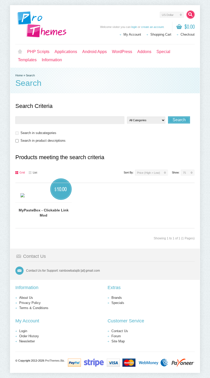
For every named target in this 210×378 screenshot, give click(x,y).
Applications (66, 51)
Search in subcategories (38, 133)
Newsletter (27, 341)
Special (163, 51)
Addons (144, 51)
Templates (27, 60)
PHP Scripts (38, 51)
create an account (152, 26)
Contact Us (119, 331)
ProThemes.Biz (54, 360)
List (35, 172)
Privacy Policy (30, 303)
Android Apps (94, 51)
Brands (116, 298)
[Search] (190, 15)
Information (52, 60)
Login (23, 331)
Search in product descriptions (43, 140)
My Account (132, 34)
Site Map (118, 341)
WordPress (122, 51)
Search (30, 75)
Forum (116, 336)
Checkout (188, 34)
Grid (22, 172)
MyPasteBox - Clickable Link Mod (44, 212)
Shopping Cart (160, 34)
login (134, 26)
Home (20, 52)
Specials (117, 303)
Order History (29, 336)
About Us (26, 298)
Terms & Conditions (33, 308)
